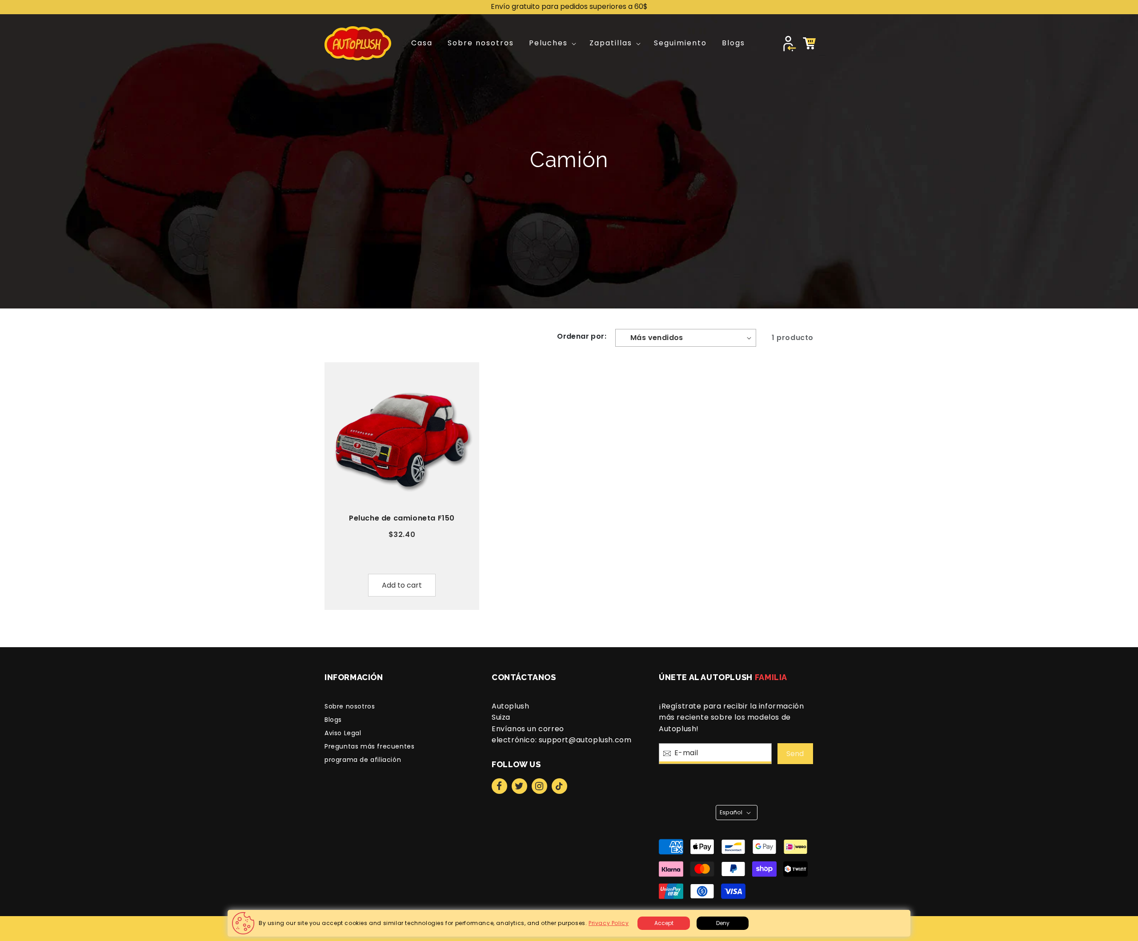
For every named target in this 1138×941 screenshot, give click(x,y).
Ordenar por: (581, 336)
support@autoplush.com (585, 740)
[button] (552, 43)
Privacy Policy (609, 923)
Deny (722, 923)
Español (731, 812)
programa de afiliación (363, 759)
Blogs (333, 719)
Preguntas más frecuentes (369, 746)
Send (795, 754)
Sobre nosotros (350, 706)
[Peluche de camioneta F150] (402, 440)
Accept (663, 923)
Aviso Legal (343, 733)
